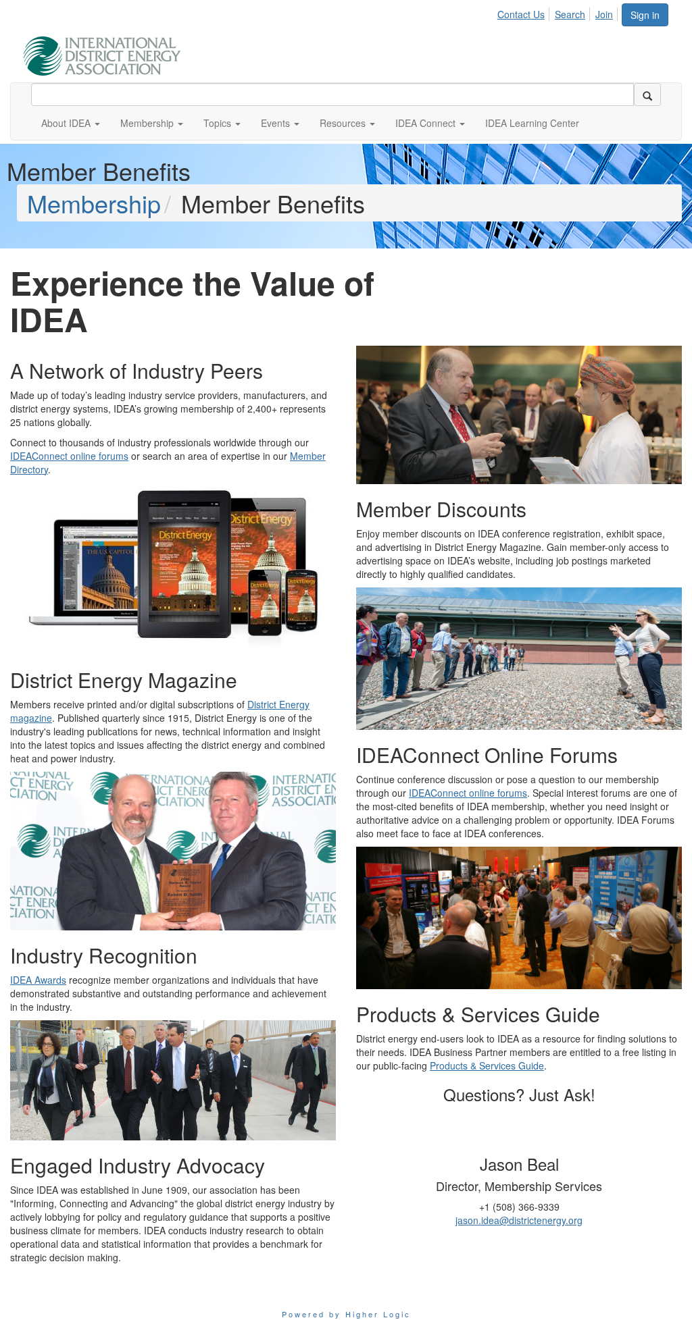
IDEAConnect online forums (69, 456)
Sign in (645, 15)
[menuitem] (524, 12)
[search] (647, 94)
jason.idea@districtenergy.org (519, 1220)
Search (570, 14)
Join (604, 14)
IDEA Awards (38, 979)
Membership (94, 203)
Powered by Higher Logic (346, 1314)
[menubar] (559, 12)
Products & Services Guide (487, 1065)
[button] (70, 123)
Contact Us (521, 14)
